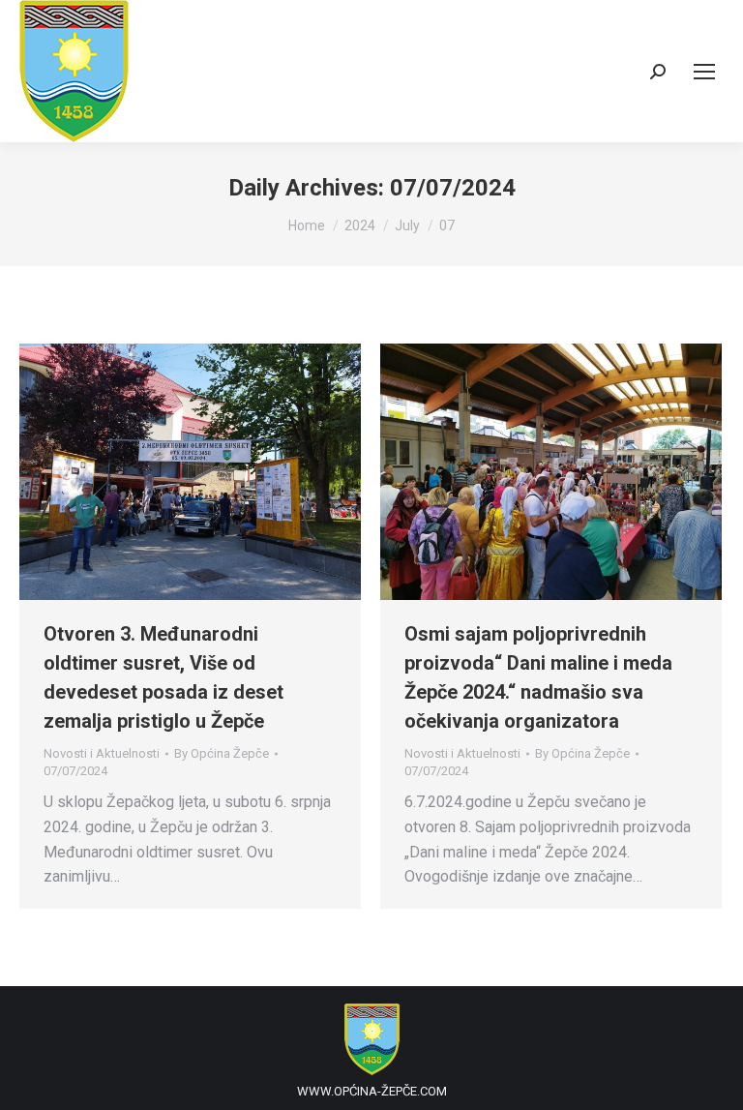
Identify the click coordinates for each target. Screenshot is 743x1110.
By (221, 753)
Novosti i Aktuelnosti (102, 753)
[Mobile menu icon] (704, 71)
